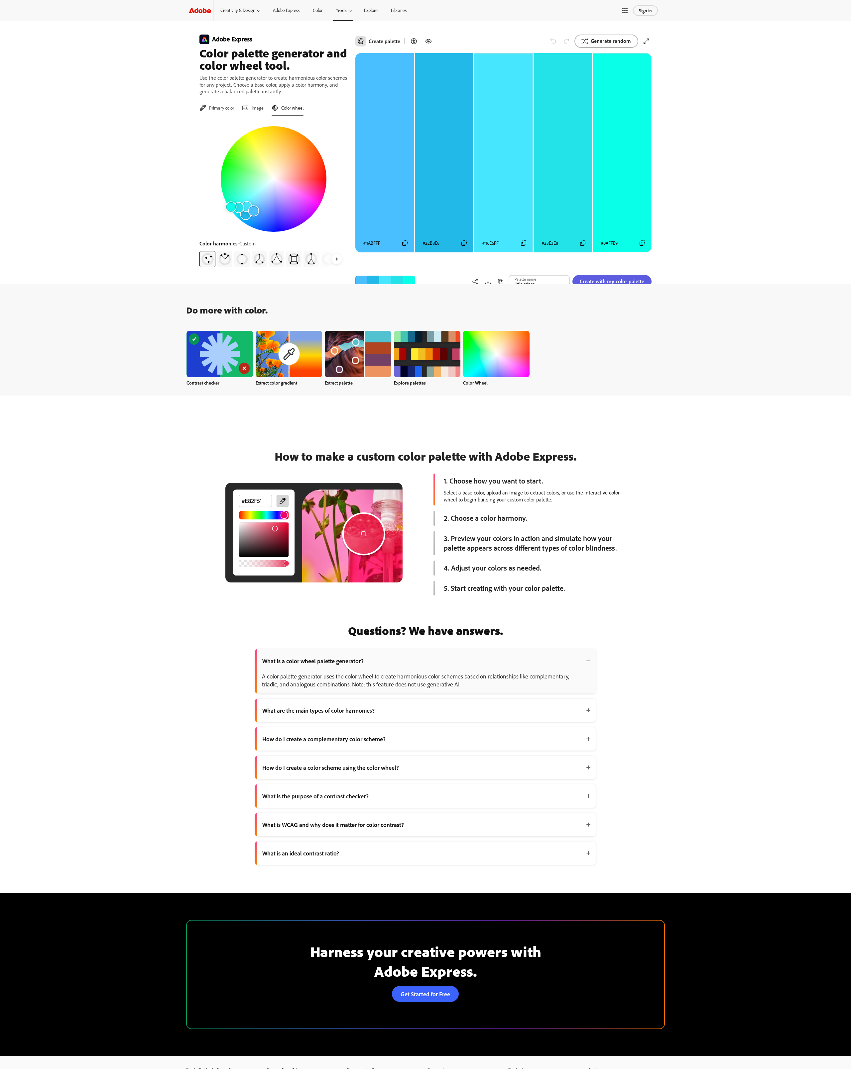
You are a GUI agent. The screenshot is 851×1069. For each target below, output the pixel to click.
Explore (371, 10)
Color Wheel (475, 383)
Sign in (645, 10)
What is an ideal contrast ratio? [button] (300, 853)
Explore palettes (410, 383)
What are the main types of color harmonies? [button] (318, 710)
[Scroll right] (336, 259)
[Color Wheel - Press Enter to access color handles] (273, 179)
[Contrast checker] (414, 41)
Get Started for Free (425, 994)
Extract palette (339, 383)
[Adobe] (199, 10)
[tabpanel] (273, 194)
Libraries (399, 10)
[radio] (207, 259)
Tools (341, 10)
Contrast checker (202, 383)
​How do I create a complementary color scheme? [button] (324, 739)
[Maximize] (646, 41)
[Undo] (553, 41)
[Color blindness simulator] (428, 41)
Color (317, 10)
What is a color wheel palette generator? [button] (313, 661)
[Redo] (566, 41)
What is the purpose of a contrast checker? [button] (315, 796)
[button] (625, 10)
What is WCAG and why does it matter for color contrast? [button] (333, 824)
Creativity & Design (237, 10)
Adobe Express (286, 10)
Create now (220, 354)
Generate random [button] (611, 41)
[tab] (216, 108)
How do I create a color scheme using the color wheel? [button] (330, 767)
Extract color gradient (276, 383)
